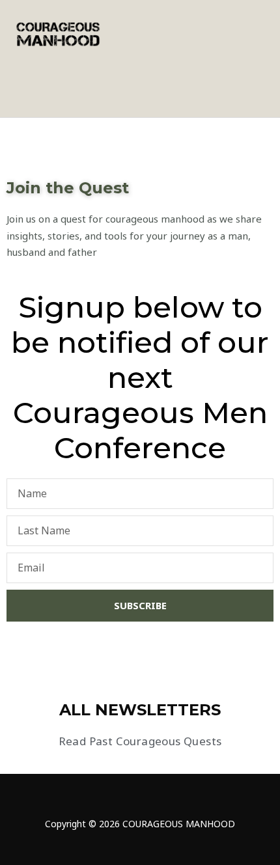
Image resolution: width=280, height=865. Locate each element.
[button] (258, 33)
